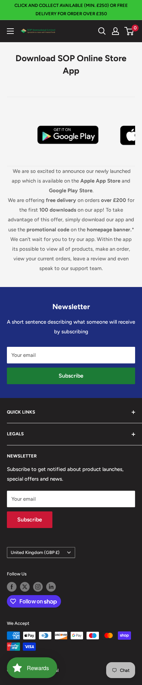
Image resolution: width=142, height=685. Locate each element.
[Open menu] (10, 31)
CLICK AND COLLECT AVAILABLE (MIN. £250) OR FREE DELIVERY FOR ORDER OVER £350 (71, 9)
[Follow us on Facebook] (12, 587)
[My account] (115, 31)
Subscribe (71, 375)
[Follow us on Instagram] (38, 587)
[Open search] (102, 31)
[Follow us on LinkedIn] (51, 587)
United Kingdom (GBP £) (35, 552)
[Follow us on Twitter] (25, 587)
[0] (129, 31)
